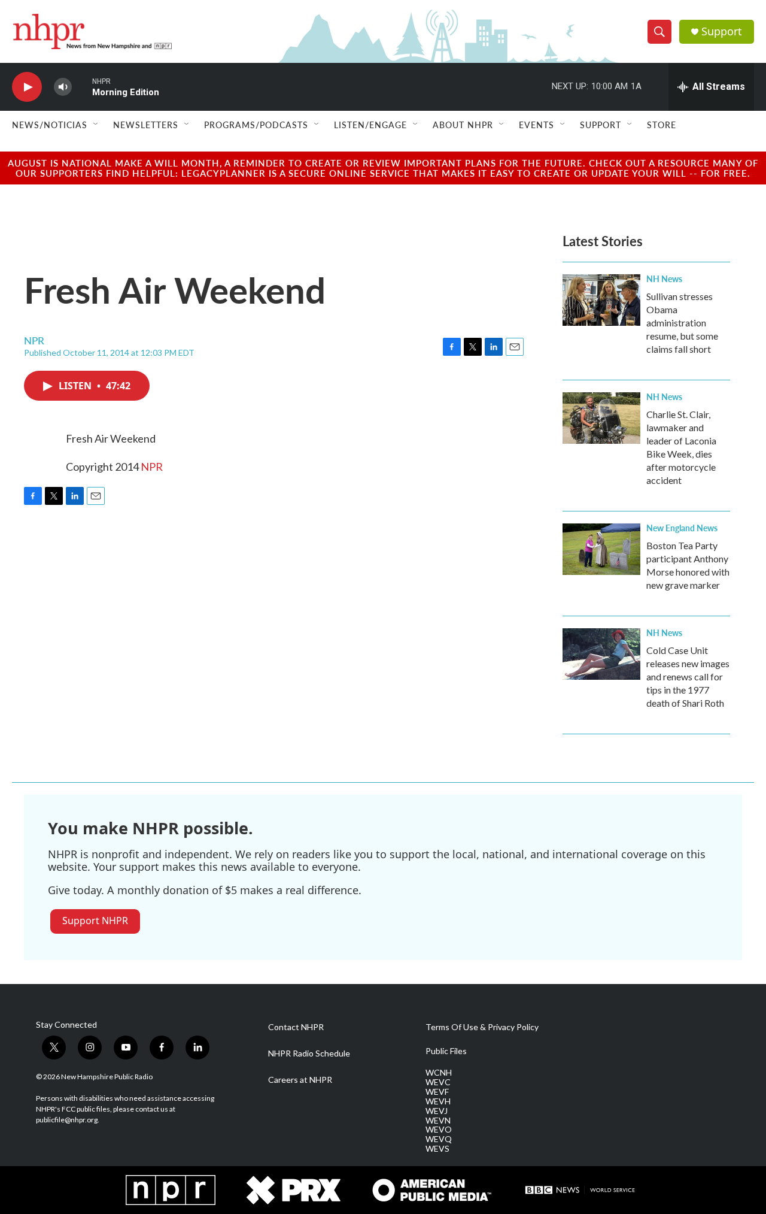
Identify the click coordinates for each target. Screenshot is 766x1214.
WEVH (438, 1101)
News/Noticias (49, 125)
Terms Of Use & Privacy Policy (482, 1027)
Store (661, 125)
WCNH (438, 1072)
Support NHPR (95, 920)
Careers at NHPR (300, 1080)
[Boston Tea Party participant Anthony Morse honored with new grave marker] (601, 549)
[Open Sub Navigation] (96, 124)
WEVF (437, 1092)
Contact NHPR (296, 1027)
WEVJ (436, 1111)
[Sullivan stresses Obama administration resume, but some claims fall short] (601, 300)
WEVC (438, 1082)
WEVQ (438, 1139)
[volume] (63, 87)
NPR (152, 466)
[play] (27, 87)
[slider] (82, 86)
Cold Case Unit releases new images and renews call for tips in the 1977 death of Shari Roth (687, 676)
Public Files (446, 1051)
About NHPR (463, 125)
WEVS (437, 1149)
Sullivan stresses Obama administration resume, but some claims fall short (682, 322)
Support (721, 31)
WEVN (438, 1120)
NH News (664, 278)
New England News (682, 528)
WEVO (438, 1129)
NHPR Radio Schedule (309, 1053)
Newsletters (145, 125)
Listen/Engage (370, 125)
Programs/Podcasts (256, 125)
